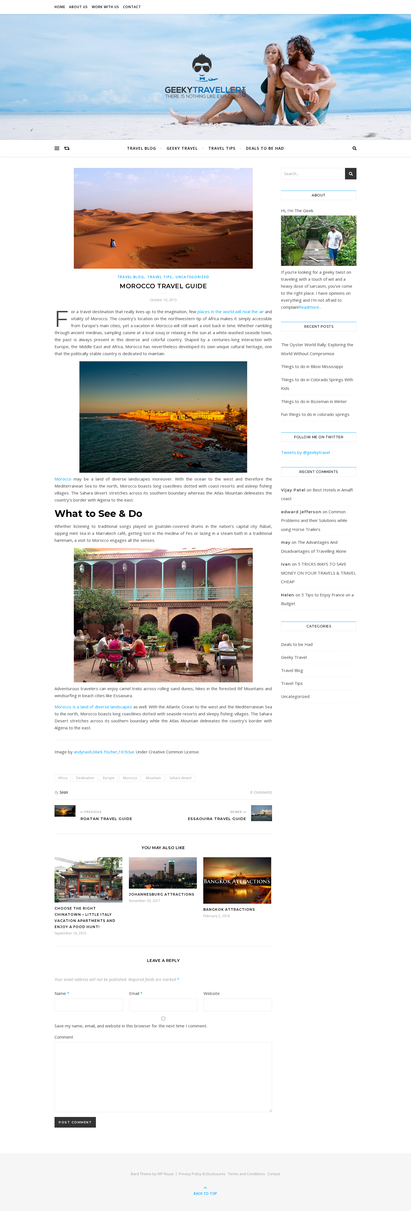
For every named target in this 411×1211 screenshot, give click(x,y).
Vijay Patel (293, 490)
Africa (62, 778)
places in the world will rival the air (230, 311)
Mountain (153, 778)
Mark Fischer (105, 752)
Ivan (286, 564)
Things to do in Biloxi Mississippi (312, 366)
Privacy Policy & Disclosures (202, 1173)
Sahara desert (180, 778)
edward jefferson (301, 511)
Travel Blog (141, 148)
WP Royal (165, 1173)
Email (136, 993)
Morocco (63, 479)
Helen (287, 595)
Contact (132, 6)
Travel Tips (221, 148)
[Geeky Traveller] (205, 75)
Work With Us (105, 6)
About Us (78, 6)
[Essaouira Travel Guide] (261, 813)
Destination (85, 778)
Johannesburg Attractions (161, 894)
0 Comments (261, 792)
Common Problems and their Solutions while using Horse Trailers (314, 520)
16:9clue (126, 752)
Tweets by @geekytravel (305, 452)
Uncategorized (192, 277)
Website (212, 993)
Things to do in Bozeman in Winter (314, 401)
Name (62, 993)
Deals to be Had (265, 148)
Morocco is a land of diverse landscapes (93, 706)
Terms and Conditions (246, 1173)
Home (60, 6)
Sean (64, 792)
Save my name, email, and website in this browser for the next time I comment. (131, 1026)
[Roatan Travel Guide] (65, 811)
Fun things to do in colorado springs (315, 414)
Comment (64, 1037)
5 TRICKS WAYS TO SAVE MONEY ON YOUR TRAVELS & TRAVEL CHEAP (318, 572)
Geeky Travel (182, 148)
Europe (108, 778)
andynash (83, 752)
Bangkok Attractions (229, 909)
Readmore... (310, 307)
